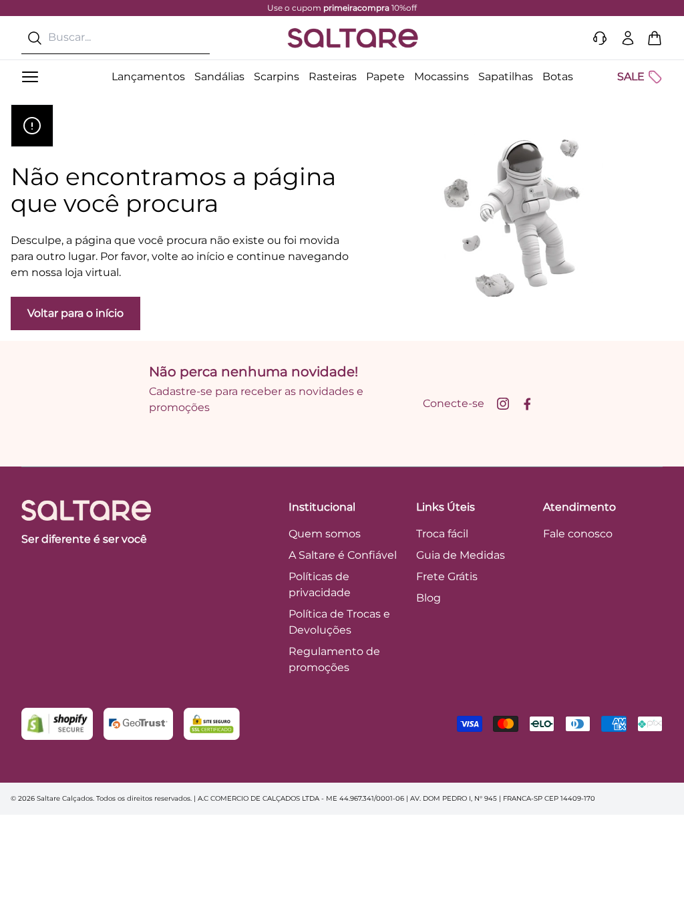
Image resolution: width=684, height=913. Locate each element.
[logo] (353, 38)
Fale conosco (578, 533)
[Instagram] (503, 404)
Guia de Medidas (460, 555)
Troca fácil (442, 533)
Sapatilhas (505, 76)
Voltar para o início (75, 313)
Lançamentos (148, 76)
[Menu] (30, 77)
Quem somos (325, 533)
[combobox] (115, 37)
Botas (557, 76)
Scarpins (276, 76)
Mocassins (441, 76)
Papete (385, 76)
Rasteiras (333, 76)
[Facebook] (527, 404)
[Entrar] (628, 38)
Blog (428, 598)
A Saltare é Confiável (343, 555)
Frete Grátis (447, 576)
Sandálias (219, 76)
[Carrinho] (655, 38)
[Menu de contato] (599, 38)
